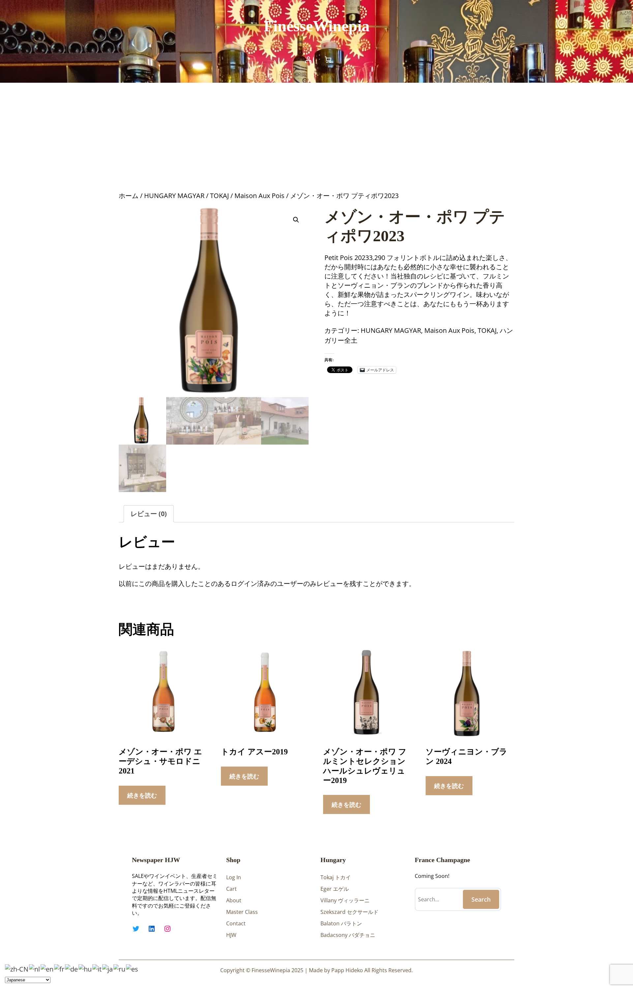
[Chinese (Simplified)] (17, 968)
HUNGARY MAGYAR (174, 195)
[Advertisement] (316, 137)
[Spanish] (132, 968)
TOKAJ (219, 195)
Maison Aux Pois (259, 195)
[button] (296, 220)
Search (481, 899)
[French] (59, 968)
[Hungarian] (85, 968)
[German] (71, 968)
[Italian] (97, 968)
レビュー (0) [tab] (149, 513)
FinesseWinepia (317, 26)
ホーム (128, 195)
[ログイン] (308, 59)
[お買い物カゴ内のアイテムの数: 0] (328, 59)
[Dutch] (35, 968)
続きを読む (142, 795)
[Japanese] (107, 968)
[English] (47, 968)
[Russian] (119, 968)
